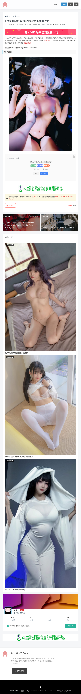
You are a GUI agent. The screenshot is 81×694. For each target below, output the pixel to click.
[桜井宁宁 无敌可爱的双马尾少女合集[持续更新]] (40, 405)
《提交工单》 (27, 43)
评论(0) (49, 24)
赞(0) (63, 24)
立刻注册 (44, 174)
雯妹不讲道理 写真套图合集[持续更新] (16, 353)
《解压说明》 (47, 40)
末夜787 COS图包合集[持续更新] (15, 590)
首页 (8, 16)
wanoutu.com (51, 691)
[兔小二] (8, 610)
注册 (64, 4)
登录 (55, 4)
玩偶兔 (34, 197)
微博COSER (17, 16)
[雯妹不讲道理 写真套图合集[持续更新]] (40, 296)
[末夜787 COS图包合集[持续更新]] (40, 523)
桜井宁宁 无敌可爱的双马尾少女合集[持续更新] (19, 457)
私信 (23, 613)
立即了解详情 (19, 671)
